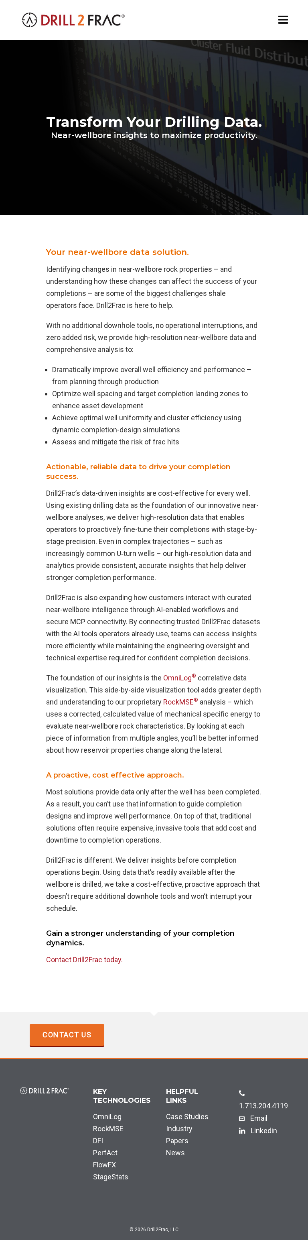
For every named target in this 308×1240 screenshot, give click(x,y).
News (175, 1152)
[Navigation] (283, 20)
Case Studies (187, 1116)
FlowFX (104, 1165)
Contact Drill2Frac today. (84, 959)
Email (258, 1118)
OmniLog (179, 678)
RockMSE (180, 702)
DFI (98, 1140)
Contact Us (67, 1034)
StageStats (110, 1177)
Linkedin (263, 1130)
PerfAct (105, 1152)
